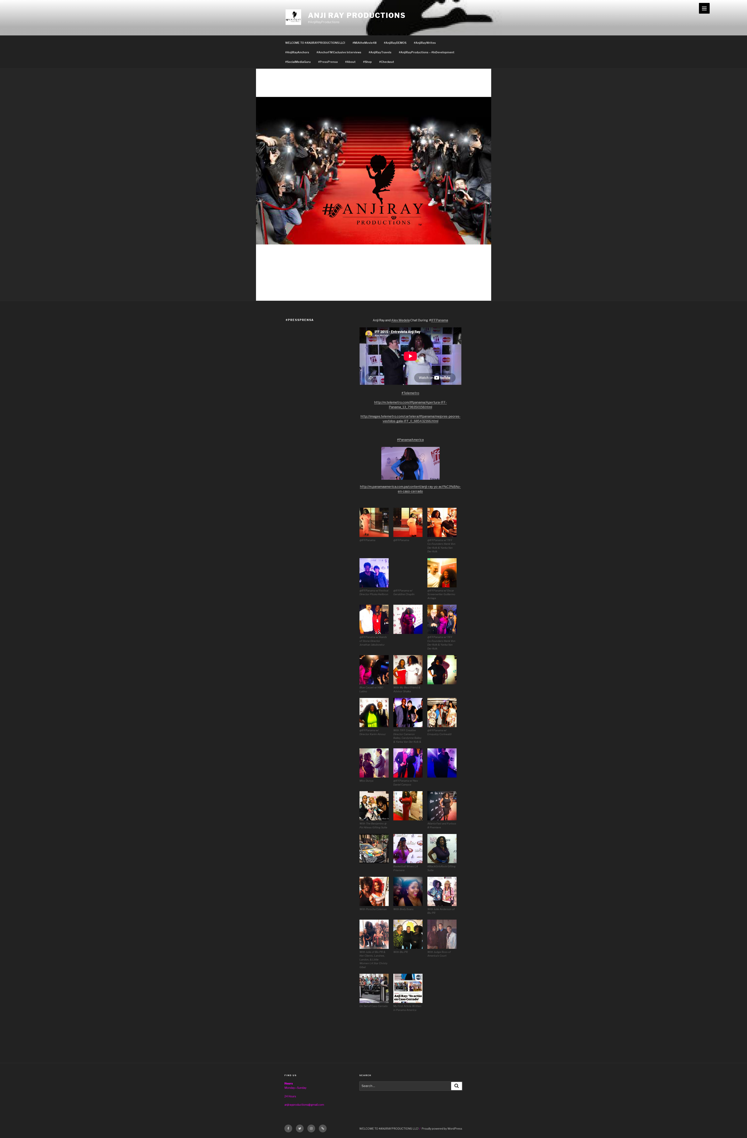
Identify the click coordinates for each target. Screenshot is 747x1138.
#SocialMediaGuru (298, 61)
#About (350, 61)
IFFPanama (439, 320)
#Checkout (386, 61)
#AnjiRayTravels (380, 52)
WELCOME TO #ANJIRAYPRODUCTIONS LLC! (315, 42)
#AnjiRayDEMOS (395, 42)
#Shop (367, 61)
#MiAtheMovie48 (364, 42)
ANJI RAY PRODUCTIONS (357, 15)
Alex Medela (400, 320)
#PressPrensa (328, 61)
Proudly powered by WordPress (442, 1128)
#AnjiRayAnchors (297, 52)
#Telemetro (410, 393)
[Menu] (704, 8)
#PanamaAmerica (410, 440)
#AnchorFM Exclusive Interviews (339, 52)
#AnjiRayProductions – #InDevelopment (426, 52)
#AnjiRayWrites (425, 42)
